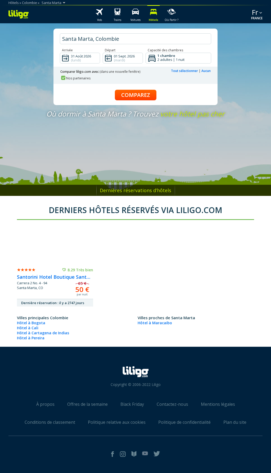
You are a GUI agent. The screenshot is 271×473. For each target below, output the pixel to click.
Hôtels (13, 2)
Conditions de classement (50, 422)
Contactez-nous (172, 404)
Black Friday (132, 404)
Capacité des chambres (165, 50)
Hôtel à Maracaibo (155, 322)
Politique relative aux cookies (117, 422)
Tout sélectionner (184, 71)
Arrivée (67, 50)
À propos (45, 404)
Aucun (206, 71)
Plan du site (234, 422)
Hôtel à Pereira (30, 337)
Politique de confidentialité (184, 422)
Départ (110, 50)
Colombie (29, 2)
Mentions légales (218, 404)
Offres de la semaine (87, 404)
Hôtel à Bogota (31, 322)
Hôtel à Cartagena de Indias (43, 332)
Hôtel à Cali (27, 327)
